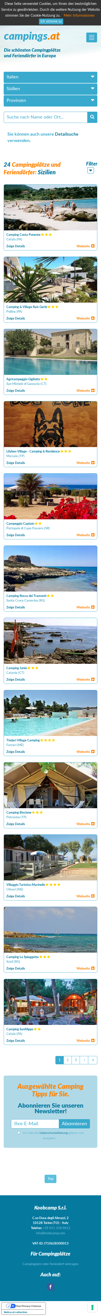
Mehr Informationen (79, 15)
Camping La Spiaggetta (22, 957)
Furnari (11, 745)
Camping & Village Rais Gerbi (26, 307)
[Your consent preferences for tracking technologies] (92, 1307)
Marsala (12, 456)
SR (47, 528)
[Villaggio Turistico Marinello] (50, 857)
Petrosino (13, 817)
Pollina (11, 311)
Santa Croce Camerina (22, 600)
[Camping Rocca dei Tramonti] (50, 569)
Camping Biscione (18, 812)
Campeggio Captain (20, 523)
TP (22, 456)
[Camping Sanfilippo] (50, 1002)
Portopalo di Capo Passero (24, 528)
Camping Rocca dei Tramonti (26, 596)
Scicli (9, 961)
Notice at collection (15, 1312)
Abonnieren (74, 1123)
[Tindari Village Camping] (50, 713)
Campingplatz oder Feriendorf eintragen (50, 1264)
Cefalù (11, 239)
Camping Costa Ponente (23, 235)
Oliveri (11, 889)
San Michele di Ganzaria (23, 384)
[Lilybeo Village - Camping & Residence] (50, 424)
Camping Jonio (16, 668)
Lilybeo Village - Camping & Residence (33, 451)
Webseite (83, 246)
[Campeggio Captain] (50, 496)
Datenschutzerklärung (53, 1132)
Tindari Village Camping (23, 740)
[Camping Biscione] (50, 785)
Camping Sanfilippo (19, 1029)
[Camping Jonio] (50, 641)
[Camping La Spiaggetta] (50, 930)
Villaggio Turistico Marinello (25, 885)
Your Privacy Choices (28, 1305)
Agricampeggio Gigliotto (23, 379)
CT (43, 384)
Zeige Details (15, 246)
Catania (11, 673)
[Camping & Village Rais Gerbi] (50, 280)
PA (19, 239)
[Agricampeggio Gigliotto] (50, 352)
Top (50, 1179)
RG (42, 600)
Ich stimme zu (51, 21)
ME (20, 745)
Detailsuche (66, 134)
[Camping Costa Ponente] (50, 207)
